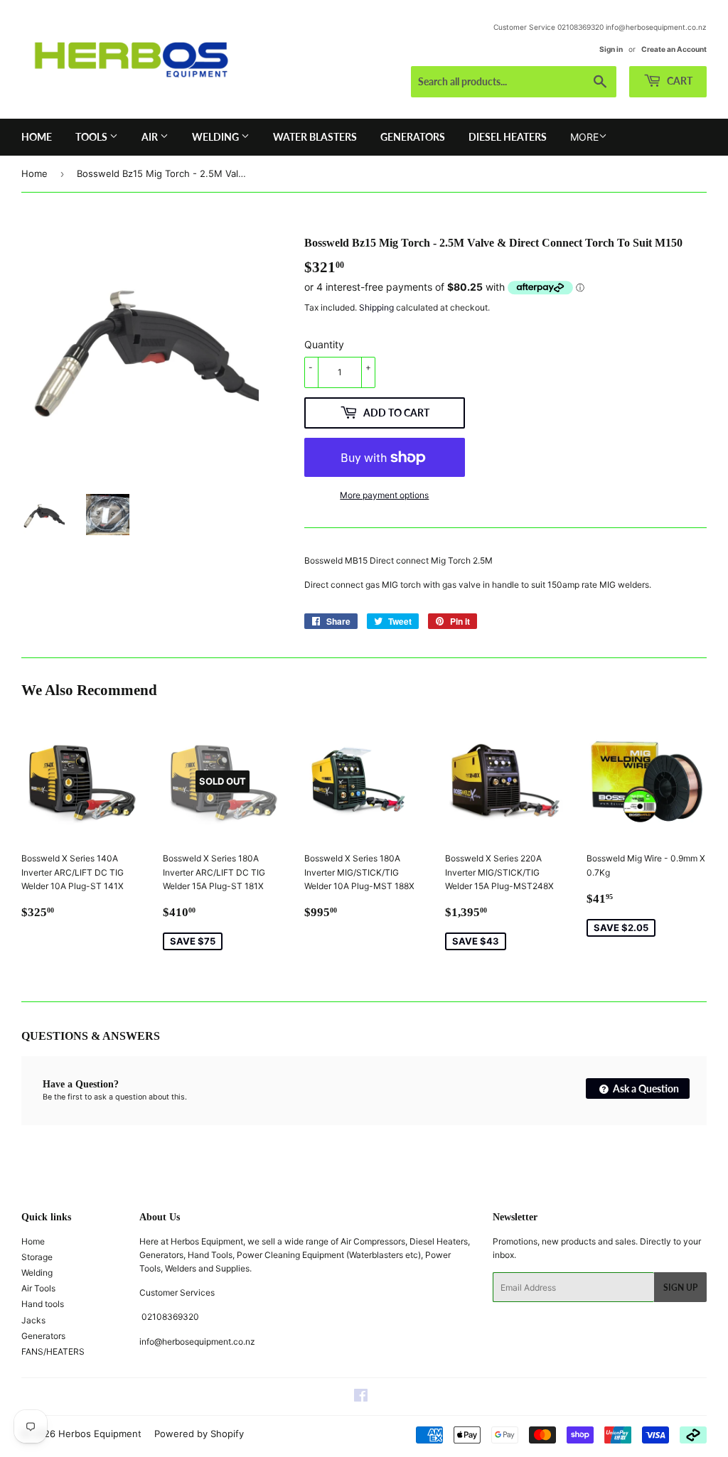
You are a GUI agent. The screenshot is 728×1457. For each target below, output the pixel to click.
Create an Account (674, 49)
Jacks (33, 1320)
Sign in (611, 49)
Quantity (324, 344)
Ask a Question (645, 1088)
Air (150, 137)
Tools (92, 137)
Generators (412, 137)
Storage (37, 1257)
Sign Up (680, 1287)
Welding (216, 137)
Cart (678, 81)
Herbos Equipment (99, 1433)
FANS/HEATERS (53, 1351)
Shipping (376, 307)
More (584, 137)
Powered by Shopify (199, 1433)
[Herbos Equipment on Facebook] (360, 1397)
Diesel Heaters (508, 137)
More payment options (384, 495)
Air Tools (38, 1288)
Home (36, 137)
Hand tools (42, 1304)
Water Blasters (315, 137)
